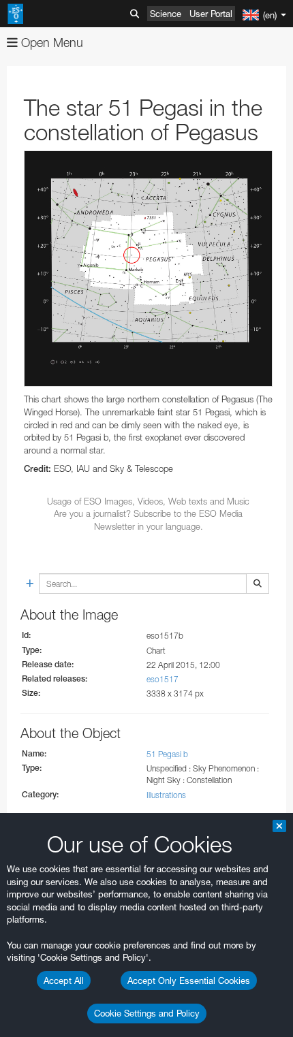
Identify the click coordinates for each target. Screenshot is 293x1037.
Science (165, 13)
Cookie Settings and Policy (147, 1013)
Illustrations (166, 795)
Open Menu (50, 42)
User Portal (210, 13)
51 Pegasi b (167, 754)
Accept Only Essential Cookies (188, 980)
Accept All (64, 980)
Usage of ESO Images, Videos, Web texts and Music (148, 501)
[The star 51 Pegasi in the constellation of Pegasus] (148, 268)
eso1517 (162, 679)
